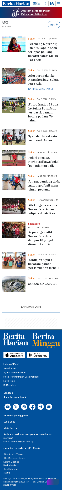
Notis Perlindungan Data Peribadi (21, 376)
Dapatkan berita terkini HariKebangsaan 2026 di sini (35, 12)
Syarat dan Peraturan (14, 372)
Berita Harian (10, 465)
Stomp (7, 472)
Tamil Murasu (10, 468)
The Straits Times (13, 454)
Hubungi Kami (10, 364)
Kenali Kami (9, 368)
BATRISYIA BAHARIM (40, 88)
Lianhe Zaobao (11, 461)
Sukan (31, 38)
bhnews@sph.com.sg (22, 441)
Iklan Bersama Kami (14, 396)
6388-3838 (9, 421)
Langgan (8, 392)
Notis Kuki (9, 380)
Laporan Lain (31, 306)
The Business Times (14, 457)
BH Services (9, 384)
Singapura (34, 223)
